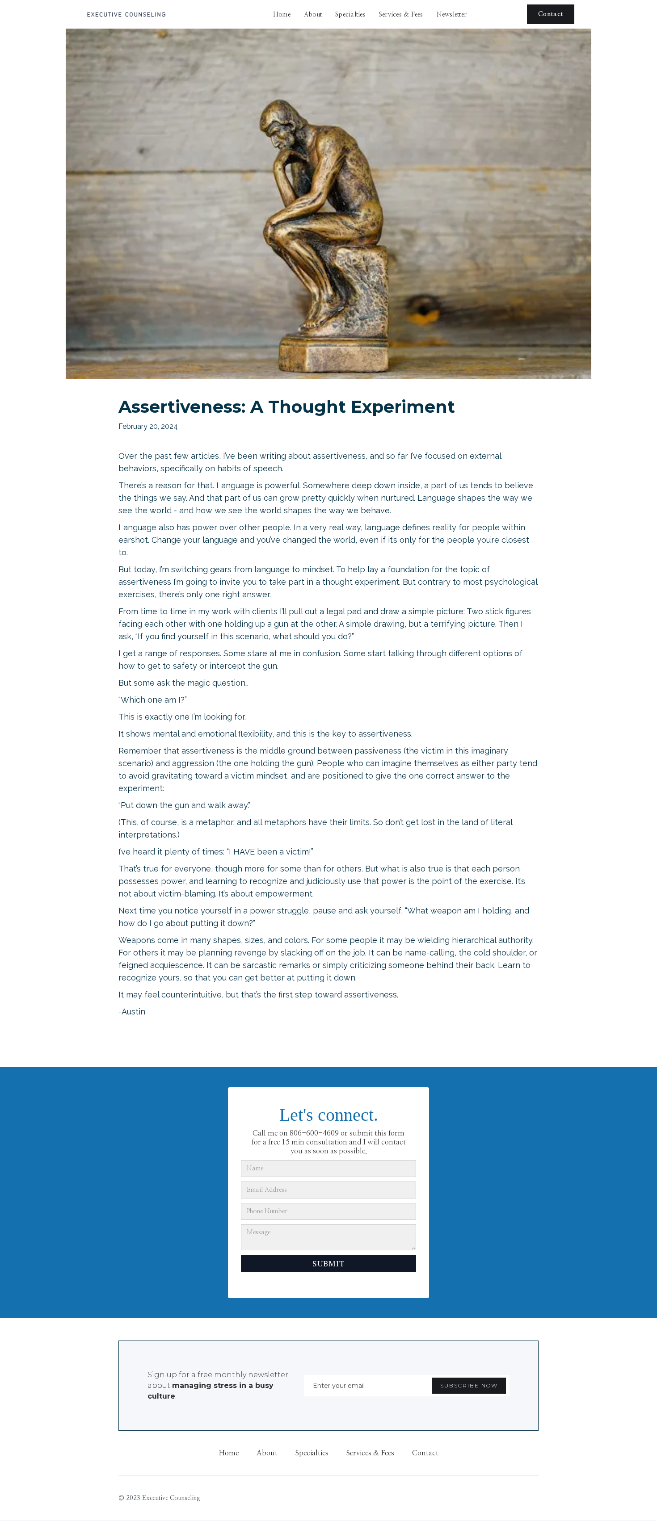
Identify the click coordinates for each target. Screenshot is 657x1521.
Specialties (350, 15)
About (313, 15)
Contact (550, 14)
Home (282, 15)
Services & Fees (401, 15)
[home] (126, 14)
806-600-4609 (314, 1133)
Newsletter (452, 15)
